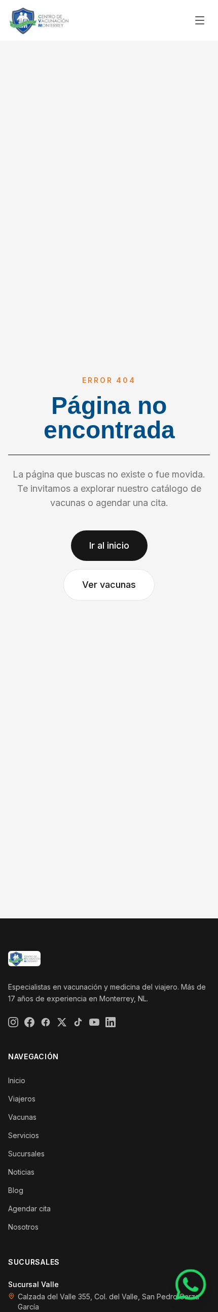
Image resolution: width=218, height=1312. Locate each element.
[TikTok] (78, 1022)
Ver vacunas (109, 584)
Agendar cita (29, 1208)
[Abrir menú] (200, 20)
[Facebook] (29, 1022)
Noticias (21, 1172)
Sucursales (26, 1153)
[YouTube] (94, 1022)
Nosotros (23, 1226)
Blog (15, 1190)
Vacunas (22, 1117)
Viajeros (21, 1098)
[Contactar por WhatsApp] (190, 1284)
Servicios (23, 1135)
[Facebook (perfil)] (46, 1022)
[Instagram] (13, 1022)
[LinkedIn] (110, 1022)
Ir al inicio (109, 545)
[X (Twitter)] (62, 1022)
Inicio (16, 1080)
